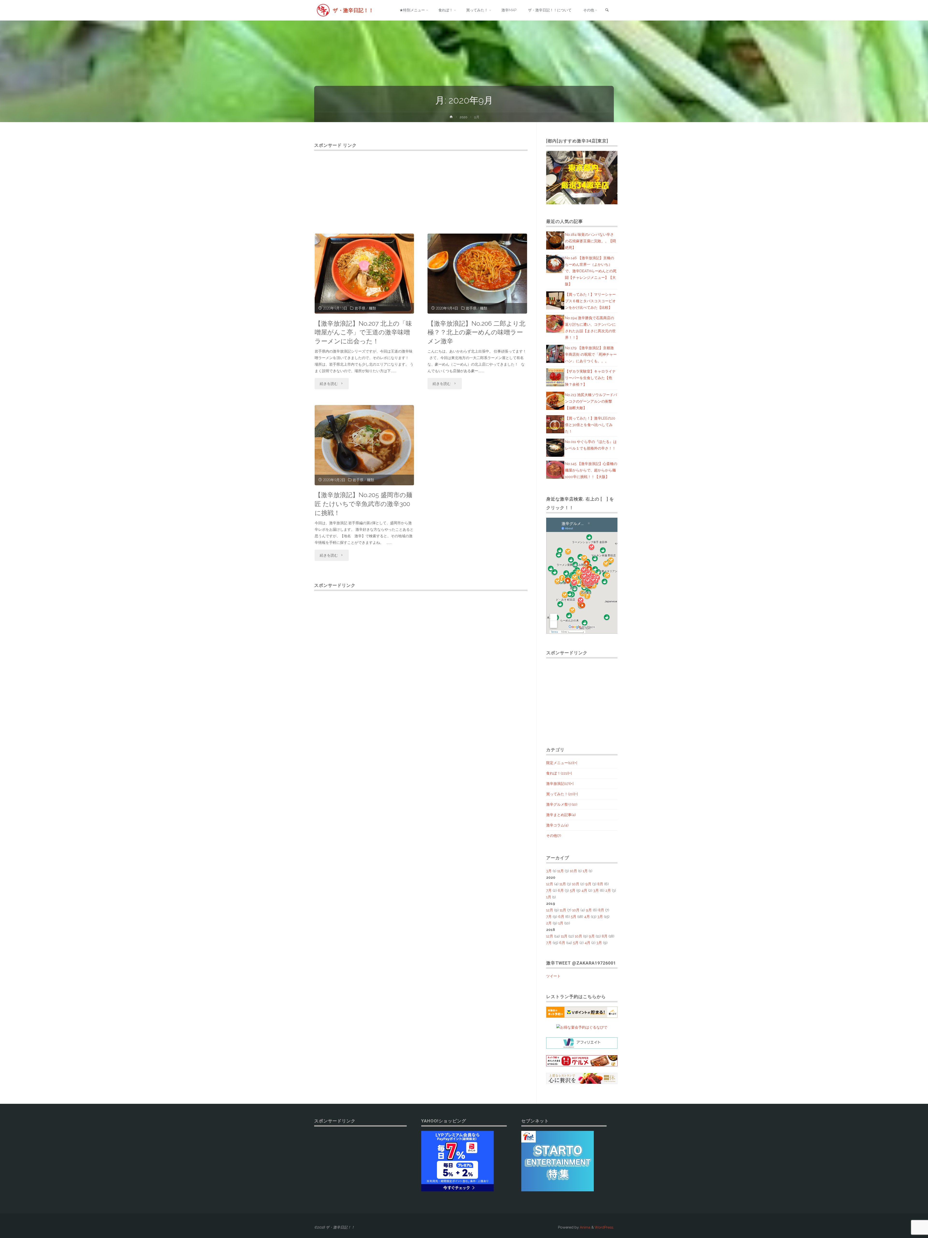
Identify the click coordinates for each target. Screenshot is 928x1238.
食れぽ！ (557, 773)
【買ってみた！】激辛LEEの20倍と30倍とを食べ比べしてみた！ (590, 425)
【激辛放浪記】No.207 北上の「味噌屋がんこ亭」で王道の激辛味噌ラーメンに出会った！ (363, 332)
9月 (588, 884)
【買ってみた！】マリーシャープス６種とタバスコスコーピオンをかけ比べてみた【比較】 (590, 301)
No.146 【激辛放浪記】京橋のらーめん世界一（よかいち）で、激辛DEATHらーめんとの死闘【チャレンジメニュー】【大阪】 (590, 271)
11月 (560, 871)
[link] (607, 10)
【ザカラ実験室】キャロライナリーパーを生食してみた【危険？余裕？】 (590, 378)
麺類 (372, 308)
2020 (463, 117)
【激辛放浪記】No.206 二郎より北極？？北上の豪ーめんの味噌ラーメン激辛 (476, 332)
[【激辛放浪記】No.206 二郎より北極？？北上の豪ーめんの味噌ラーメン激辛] (477, 274)
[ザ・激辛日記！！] (323, 10)
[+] (575, 763)
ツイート (553, 976)
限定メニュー (559, 763)
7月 (549, 890)
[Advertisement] (421, 187)
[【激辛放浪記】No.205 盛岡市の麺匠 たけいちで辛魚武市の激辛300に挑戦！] (364, 445)
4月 (584, 890)
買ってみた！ (560, 794)
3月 (549, 871)
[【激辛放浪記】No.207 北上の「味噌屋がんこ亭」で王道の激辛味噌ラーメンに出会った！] (364, 274)
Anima (584, 1227)
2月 (608, 890)
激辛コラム (557, 825)
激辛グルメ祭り (561, 804)
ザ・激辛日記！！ (353, 10)
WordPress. (604, 1227)
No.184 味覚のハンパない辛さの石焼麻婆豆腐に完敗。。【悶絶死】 (590, 241)
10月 (573, 871)
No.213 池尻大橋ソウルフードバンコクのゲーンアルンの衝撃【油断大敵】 (591, 401)
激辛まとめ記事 (561, 815)
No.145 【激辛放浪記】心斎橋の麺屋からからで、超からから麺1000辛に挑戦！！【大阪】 (591, 470)
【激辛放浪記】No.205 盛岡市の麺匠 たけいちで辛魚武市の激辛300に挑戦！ (363, 503)
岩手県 (360, 308)
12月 (549, 884)
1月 (585, 871)
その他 (553, 835)
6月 (561, 890)
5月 (572, 890)
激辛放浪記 (558, 783)
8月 (600, 884)
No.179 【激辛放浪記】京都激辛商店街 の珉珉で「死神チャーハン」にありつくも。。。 (591, 354)
